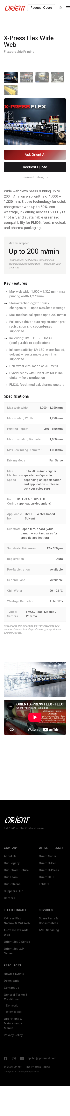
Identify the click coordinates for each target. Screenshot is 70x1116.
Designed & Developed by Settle (21, 1071)
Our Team (11, 877)
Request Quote (41, 8)
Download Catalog (33, 177)
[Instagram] (14, 1058)
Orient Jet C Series (17, 941)
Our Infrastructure (16, 870)
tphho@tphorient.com (42, 1058)
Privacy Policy (13, 1035)
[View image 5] (11, 89)
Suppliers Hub (13, 891)
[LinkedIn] (22, 1058)
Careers (9, 898)
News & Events (14, 974)
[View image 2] (26, 77)
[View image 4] (58, 77)
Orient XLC (46, 877)
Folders (44, 884)
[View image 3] (42, 77)
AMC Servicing (49, 930)
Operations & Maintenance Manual (13, 1023)
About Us (10, 856)
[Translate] (60, 7)
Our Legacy (12, 863)
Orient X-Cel (47, 863)
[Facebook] (5, 1058)
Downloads (11, 980)
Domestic (12, 1005)
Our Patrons (12, 884)
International (14, 1011)
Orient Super (47, 856)
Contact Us (11, 987)
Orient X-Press (49, 870)
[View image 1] (11, 77)
